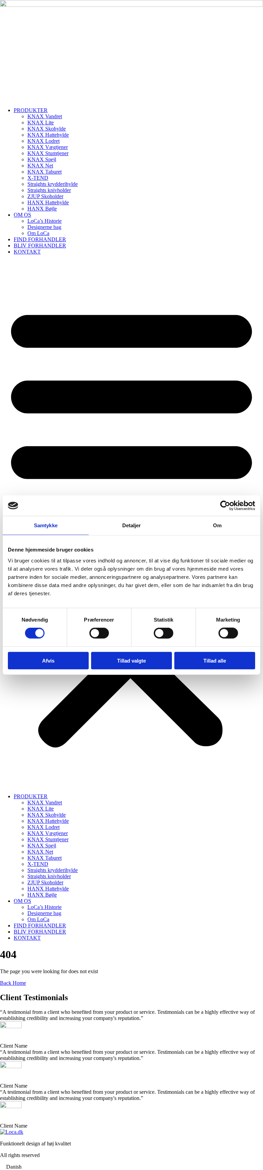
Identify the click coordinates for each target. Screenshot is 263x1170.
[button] (131, 1167)
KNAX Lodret (43, 141)
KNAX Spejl (41, 159)
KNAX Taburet (44, 172)
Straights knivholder (49, 190)
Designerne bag (44, 227)
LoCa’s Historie (44, 221)
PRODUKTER (31, 110)
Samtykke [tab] (46, 525)
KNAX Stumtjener (47, 153)
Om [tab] (217, 525)
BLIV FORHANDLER (40, 245)
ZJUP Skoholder (45, 196)
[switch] (99, 633)
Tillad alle (214, 660)
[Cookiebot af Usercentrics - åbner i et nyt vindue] (225, 506)
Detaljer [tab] (131, 525)
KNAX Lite (40, 122)
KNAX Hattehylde (48, 135)
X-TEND (37, 178)
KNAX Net (40, 165)
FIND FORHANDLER (40, 239)
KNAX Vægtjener (47, 147)
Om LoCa (38, 233)
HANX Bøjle (42, 209)
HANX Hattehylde (48, 202)
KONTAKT (27, 252)
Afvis (48, 660)
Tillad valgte (131, 660)
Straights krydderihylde (52, 184)
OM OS (22, 215)
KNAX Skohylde (46, 129)
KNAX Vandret (44, 116)
